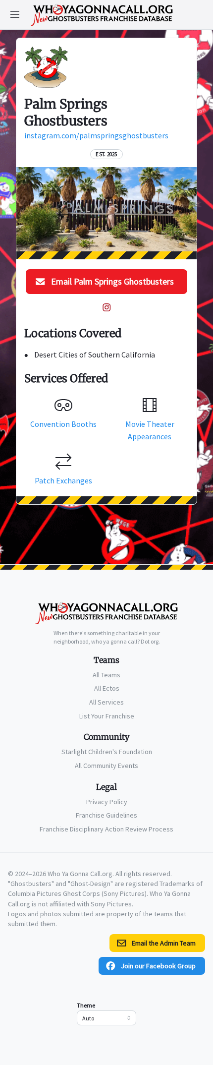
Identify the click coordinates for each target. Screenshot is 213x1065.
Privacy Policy (106, 801)
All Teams (106, 674)
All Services (106, 702)
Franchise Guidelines (106, 815)
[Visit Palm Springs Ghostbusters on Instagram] (106, 307)
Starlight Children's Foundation (106, 751)
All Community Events (106, 765)
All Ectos (106, 688)
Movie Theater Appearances (149, 430)
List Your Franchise (106, 715)
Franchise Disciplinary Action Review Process (106, 829)
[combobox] (106, 1017)
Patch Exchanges (63, 480)
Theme (86, 1005)
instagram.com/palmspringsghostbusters (96, 135)
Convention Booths (63, 424)
